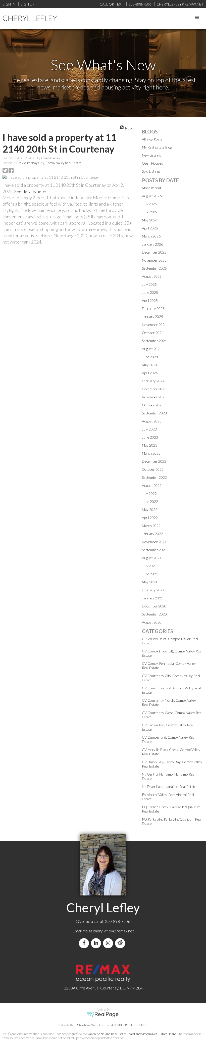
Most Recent (151, 188)
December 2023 (154, 389)
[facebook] (85, 943)
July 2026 (149, 204)
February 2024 (153, 381)
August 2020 (152, 622)
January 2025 (152, 316)
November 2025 (154, 260)
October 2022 (153, 469)
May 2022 (149, 509)
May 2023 (149, 445)
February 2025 (153, 308)
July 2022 (149, 493)
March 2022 (151, 526)
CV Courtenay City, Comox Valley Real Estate (48, 163)
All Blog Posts (152, 139)
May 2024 (149, 365)
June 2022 (150, 501)
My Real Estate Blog (157, 147)
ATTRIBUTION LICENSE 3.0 (129, 1025)
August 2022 (152, 485)
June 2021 (150, 574)
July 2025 (149, 284)
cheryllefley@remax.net (113, 930)
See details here (30, 191)
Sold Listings (151, 171)
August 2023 (152, 421)
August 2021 (152, 558)
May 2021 (149, 582)
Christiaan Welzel (88, 1025)
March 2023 (151, 453)
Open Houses (152, 163)
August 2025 (152, 276)
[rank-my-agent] (121, 943)
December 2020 (154, 606)
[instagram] (109, 943)
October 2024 (153, 332)
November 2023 (154, 397)
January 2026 (152, 244)
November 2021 (154, 542)
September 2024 (154, 341)
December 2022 (154, 461)
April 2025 (150, 300)
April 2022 (150, 517)
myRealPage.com (103, 1014)
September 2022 (154, 477)
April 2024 (150, 373)
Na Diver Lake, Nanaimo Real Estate (169, 786)
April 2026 (150, 228)
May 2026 (149, 220)
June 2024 (150, 357)
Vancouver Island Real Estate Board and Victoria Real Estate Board (131, 1034)
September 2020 (154, 614)
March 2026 (151, 236)
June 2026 (150, 212)
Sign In (9, 4)
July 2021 (149, 566)
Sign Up (27, 4)
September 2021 (154, 550)
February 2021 (153, 590)
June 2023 (150, 437)
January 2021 (152, 598)
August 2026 (152, 196)
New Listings (151, 155)
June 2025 (150, 292)
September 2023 (154, 413)
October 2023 (153, 405)
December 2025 (154, 252)
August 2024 (152, 349)
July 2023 (149, 429)
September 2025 (154, 268)
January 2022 (152, 534)
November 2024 (154, 324)
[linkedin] (97, 943)
